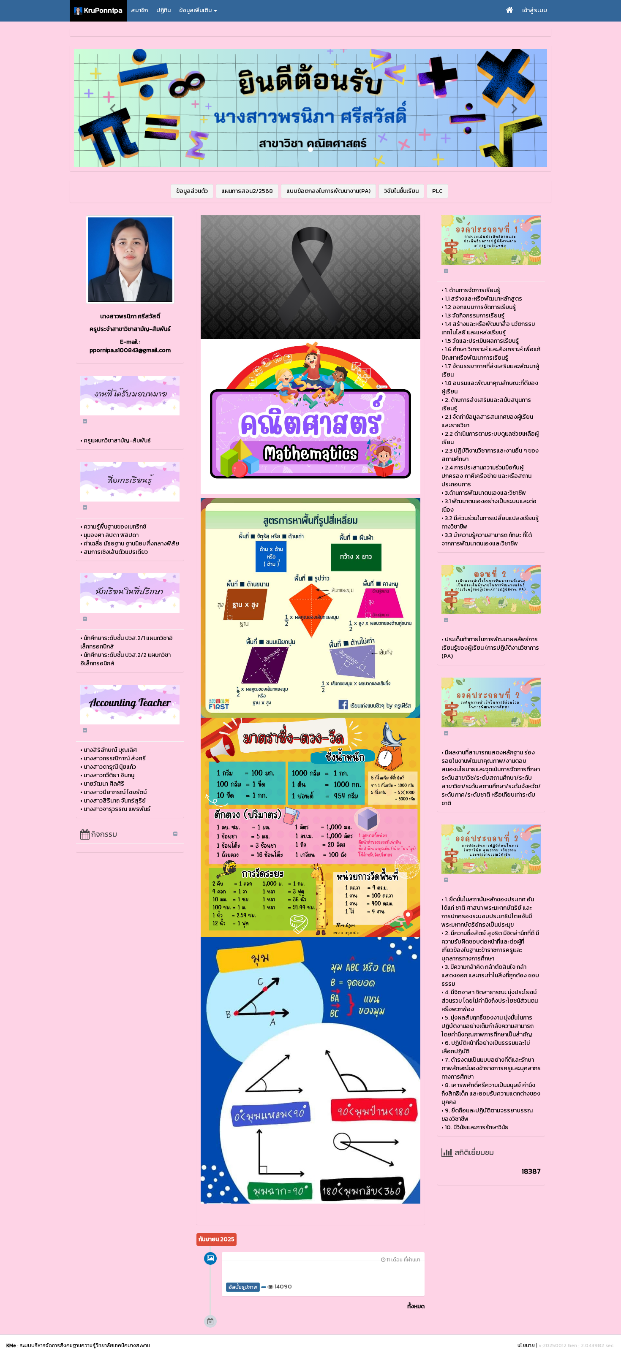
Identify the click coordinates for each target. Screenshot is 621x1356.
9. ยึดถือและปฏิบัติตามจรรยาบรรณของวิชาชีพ (487, 1114)
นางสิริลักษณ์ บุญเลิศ (110, 750)
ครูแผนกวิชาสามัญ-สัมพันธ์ (117, 440)
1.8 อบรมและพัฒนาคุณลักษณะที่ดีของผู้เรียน (489, 387)
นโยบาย (526, 1345)
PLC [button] (437, 191)
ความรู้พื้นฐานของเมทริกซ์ (115, 526)
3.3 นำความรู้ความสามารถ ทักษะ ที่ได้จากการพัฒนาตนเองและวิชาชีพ (486, 539)
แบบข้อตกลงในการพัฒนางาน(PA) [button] (328, 191)
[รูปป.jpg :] (130, 259)
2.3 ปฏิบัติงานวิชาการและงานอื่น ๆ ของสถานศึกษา (490, 455)
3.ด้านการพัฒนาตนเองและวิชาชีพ (485, 492)
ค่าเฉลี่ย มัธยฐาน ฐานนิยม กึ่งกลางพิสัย (131, 543)
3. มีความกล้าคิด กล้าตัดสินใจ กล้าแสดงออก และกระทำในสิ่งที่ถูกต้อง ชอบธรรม (490, 975)
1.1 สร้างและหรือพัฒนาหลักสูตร (483, 298)
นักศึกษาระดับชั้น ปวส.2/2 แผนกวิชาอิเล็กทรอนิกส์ (125, 659)
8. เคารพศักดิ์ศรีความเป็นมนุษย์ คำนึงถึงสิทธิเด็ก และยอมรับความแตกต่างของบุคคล (490, 1093)
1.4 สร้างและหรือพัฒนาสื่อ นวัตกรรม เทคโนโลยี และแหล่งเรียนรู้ (488, 328)
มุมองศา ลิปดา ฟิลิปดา (111, 535)
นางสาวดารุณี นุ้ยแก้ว (110, 766)
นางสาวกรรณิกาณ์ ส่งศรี (115, 758)
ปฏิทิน (163, 10)
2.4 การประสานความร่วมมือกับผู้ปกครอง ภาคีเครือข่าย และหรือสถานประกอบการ (486, 476)
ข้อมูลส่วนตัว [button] (192, 191)
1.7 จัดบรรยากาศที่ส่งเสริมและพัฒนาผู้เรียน (490, 370)
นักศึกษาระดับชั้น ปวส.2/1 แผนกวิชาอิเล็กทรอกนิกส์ (126, 642)
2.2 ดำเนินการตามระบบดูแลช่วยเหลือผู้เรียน (490, 438)
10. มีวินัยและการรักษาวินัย (477, 1127)
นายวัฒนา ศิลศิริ (104, 783)
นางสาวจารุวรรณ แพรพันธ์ (117, 809)
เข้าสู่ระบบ (534, 10)
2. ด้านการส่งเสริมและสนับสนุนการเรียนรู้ (486, 404)
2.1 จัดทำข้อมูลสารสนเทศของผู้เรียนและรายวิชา (487, 421)
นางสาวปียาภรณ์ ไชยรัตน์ (115, 792)
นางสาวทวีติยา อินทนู (109, 775)
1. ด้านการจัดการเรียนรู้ (472, 290)
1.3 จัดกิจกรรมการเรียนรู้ (474, 315)
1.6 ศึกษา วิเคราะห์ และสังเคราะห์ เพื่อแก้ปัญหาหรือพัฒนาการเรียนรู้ (490, 353)
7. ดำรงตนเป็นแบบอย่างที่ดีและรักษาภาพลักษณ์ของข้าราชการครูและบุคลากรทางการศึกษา (491, 1068)
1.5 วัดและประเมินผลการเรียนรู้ (482, 340)
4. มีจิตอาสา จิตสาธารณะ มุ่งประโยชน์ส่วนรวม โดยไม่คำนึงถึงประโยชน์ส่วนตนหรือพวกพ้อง (489, 1001)
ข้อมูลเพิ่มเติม (196, 10)
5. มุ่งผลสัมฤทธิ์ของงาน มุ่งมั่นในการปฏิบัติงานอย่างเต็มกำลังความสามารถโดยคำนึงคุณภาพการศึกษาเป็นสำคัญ (487, 1026)
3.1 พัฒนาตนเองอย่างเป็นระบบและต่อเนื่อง (489, 505)
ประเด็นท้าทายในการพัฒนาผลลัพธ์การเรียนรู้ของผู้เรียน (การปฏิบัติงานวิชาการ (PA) (490, 648)
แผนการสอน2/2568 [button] (247, 191)
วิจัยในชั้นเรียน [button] (401, 191)
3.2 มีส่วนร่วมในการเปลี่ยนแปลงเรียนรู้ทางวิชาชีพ (490, 522)
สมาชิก (139, 10)
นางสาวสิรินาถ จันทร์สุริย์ (115, 800)
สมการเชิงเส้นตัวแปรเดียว (116, 552)
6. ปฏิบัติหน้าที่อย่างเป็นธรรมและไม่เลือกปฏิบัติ (485, 1047)
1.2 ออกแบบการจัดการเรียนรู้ (480, 307)
